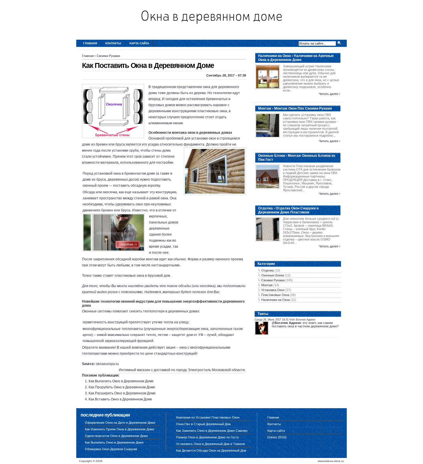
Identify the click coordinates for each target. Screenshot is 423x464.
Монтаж (267, 285)
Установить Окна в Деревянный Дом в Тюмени (210, 444)
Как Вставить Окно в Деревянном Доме (120, 399)
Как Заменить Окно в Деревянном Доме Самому (212, 430)
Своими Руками (108, 56)
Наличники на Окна (275, 299)
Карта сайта (139, 43)
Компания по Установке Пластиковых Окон (207, 417)
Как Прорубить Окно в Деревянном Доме (122, 387)
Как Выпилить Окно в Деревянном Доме (121, 381)
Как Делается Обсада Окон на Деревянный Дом (211, 450)
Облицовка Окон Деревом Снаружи (111, 449)
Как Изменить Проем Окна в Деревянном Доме (119, 429)
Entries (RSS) (277, 437)
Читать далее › (329, 94)
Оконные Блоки (272, 275)
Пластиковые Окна (275, 295)
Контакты (113, 43)
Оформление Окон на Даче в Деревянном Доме (120, 422)
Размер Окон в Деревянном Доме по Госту (207, 437)
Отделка (267, 270)
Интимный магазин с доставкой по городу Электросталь (165, 370)
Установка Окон (273, 290)
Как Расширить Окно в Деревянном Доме (122, 393)
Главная (90, 43)
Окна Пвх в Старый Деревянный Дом (203, 424)
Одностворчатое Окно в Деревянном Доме (116, 436)
